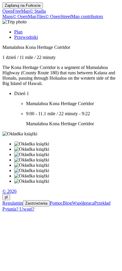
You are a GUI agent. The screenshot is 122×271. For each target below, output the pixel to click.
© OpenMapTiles (29, 16)
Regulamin (12, 203)
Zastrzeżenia (36, 203)
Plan (18, 31)
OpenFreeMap (16, 11)
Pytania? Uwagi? (18, 208)
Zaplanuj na (23, 5)
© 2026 (9, 191)
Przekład (102, 203)
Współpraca (83, 203)
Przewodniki (26, 37)
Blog (67, 203)
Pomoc (56, 203)
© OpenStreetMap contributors (74, 16)
